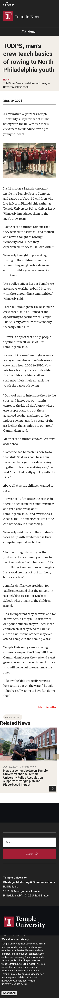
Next (56, 756)
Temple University (8, 4)
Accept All (9, 993)
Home (6, 79)
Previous (3, 756)
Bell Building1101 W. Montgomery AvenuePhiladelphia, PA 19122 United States (26, 891)
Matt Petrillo (47, 707)
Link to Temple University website (24, 922)
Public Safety (12, 717)
